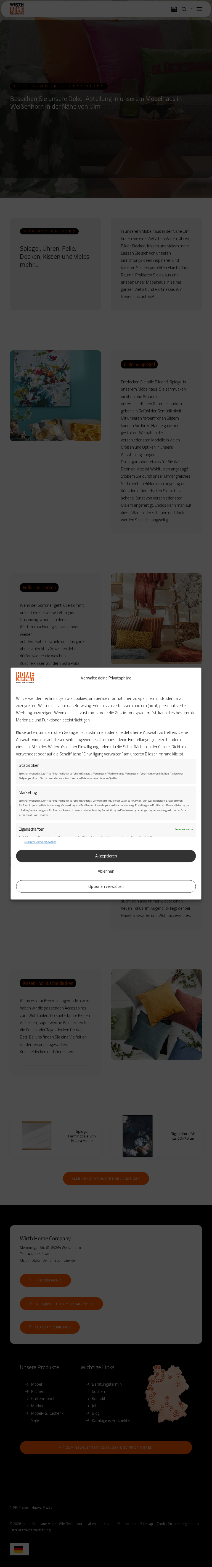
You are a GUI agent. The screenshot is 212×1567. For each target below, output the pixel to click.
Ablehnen (106, 871)
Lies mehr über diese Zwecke (40, 842)
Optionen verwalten (106, 886)
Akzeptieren (106, 856)
